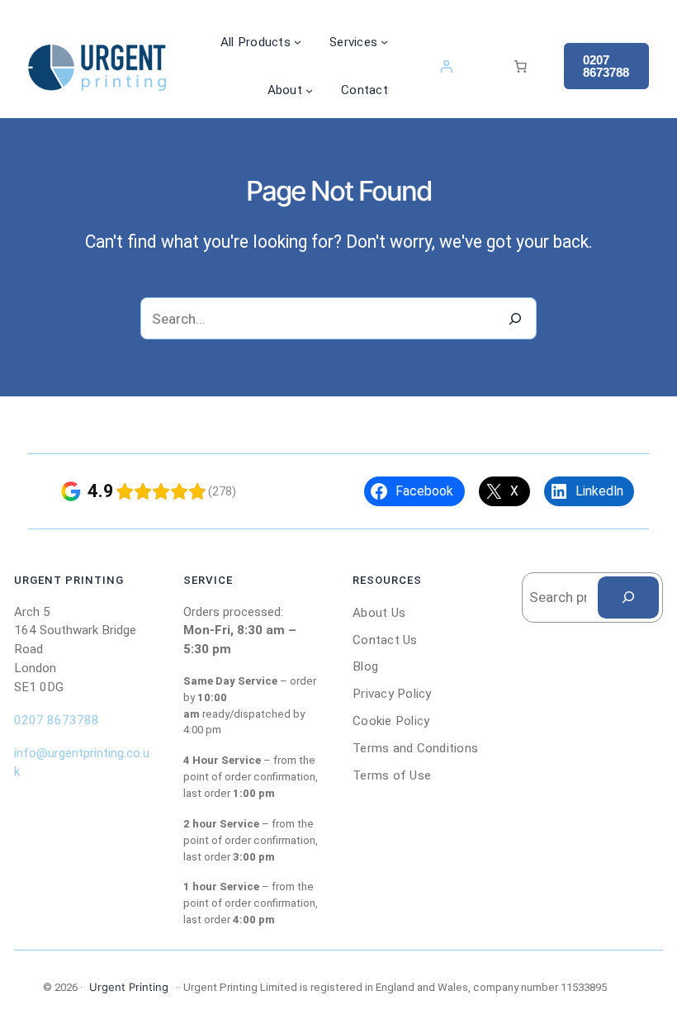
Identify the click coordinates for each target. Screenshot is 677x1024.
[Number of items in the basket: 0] (520, 66)
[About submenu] (309, 90)
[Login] (446, 66)
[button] (606, 66)
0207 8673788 (56, 720)
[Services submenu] (384, 41)
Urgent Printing (128, 986)
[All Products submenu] (297, 41)
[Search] (516, 318)
